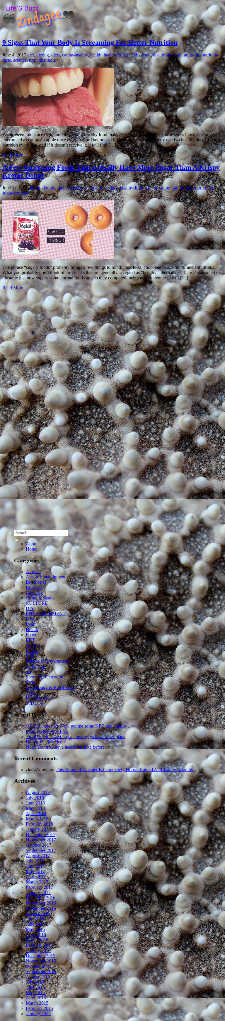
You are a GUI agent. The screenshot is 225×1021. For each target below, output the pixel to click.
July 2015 (35, 981)
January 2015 (38, 1013)
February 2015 (39, 1008)
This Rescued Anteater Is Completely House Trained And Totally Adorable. (125, 769)
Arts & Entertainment (45, 576)
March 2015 (37, 1003)
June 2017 (35, 866)
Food (30, 618)
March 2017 (37, 881)
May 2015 (35, 992)
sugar (208, 187)
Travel (32, 692)
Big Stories (36, 582)
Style (30, 682)
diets (55, 54)
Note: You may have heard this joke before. (66, 747)
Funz (30, 624)
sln (28, 671)
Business (34, 587)
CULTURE (37, 603)
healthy (110, 187)
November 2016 (41, 902)
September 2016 (41, 908)
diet (30, 54)
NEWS (32, 645)
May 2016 (35, 929)
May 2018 (35, 808)
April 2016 (36, 934)
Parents (32, 650)
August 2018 (38, 792)
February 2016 (39, 945)
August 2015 (38, 976)
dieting (42, 54)
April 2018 (36, 813)
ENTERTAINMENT (46, 613)
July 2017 (35, 860)
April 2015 (36, 997)
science (20, 60)
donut (35, 187)
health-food (114, 54)
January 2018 (38, 829)
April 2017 (36, 876)
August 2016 (38, 913)
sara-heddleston (186, 187)
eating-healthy (75, 54)
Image (31, 634)
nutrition (191, 54)
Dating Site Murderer (45, 741)
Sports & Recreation (44, 676)
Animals (33, 571)
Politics (32, 655)
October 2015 (38, 966)
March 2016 (37, 939)
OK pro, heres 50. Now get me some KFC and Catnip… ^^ (81, 725)
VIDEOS (34, 703)
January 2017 (38, 892)
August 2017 (38, 855)
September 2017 (41, 850)
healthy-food (139, 54)
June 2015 (35, 987)
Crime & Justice (40, 597)
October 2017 (38, 845)
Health (32, 629)
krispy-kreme (158, 187)
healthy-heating (167, 54)
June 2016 (35, 924)
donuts (48, 187)
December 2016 (40, 897)
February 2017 (39, 887)
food (61, 187)
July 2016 (35, 918)
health (95, 54)
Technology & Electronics (50, 687)
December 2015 (40, 955)
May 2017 (35, 871)
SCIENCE (36, 666)
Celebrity (34, 592)
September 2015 (41, 971)
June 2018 (35, 802)
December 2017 (40, 834)
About (32, 543)
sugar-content (14, 192)
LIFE (31, 639)
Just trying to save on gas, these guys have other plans (75, 736)
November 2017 (41, 839)
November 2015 (41, 960)
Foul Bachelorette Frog (47, 731)
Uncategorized (39, 697)
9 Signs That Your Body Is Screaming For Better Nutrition (90, 42)
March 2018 (37, 818)
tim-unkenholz (42, 60)
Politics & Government (47, 661)
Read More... (14, 154)
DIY (30, 608)
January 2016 (38, 950)
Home (31, 548)
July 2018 (35, 797)
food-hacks (78, 187)
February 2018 (39, 823)
